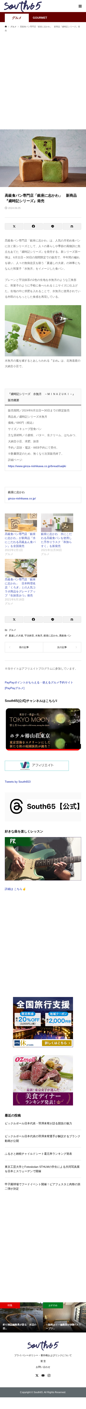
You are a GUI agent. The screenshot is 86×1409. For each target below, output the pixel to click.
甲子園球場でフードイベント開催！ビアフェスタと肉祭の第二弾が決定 (42, 1186)
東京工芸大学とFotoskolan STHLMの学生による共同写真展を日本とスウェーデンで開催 (42, 1169)
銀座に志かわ (51, 635)
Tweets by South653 (18, 781)
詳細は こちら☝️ (15, 889)
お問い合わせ (43, 1367)
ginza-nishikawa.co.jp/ (22, 498)
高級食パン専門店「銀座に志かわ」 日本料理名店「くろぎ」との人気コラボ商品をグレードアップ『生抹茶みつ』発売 (20, 587)
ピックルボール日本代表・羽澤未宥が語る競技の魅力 (38, 1123)
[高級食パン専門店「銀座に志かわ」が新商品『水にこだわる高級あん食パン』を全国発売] (21, 522)
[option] (21, 1317)
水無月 (38, 635)
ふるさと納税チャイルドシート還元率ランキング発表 (38, 1153)
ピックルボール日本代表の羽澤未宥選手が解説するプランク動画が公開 (42, 1138)
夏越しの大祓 (16, 635)
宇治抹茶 (29, 635)
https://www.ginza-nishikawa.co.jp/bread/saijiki (37, 466)
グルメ (17, 17)
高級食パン (65, 635)
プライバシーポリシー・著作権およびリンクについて (43, 1355)
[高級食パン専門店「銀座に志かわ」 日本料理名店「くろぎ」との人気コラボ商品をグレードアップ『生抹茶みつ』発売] (21, 568)
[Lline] (52, 226)
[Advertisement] (43, 82)
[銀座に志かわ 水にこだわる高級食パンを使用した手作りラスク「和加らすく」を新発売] (57, 522)
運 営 (43, 1361)
